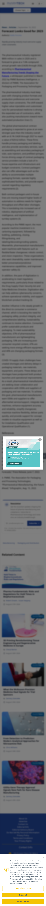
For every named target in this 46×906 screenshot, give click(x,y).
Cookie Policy (21, 883)
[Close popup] (40, 439)
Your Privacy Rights (22, 888)
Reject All (23, 895)
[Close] (43, 857)
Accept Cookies (23, 902)
